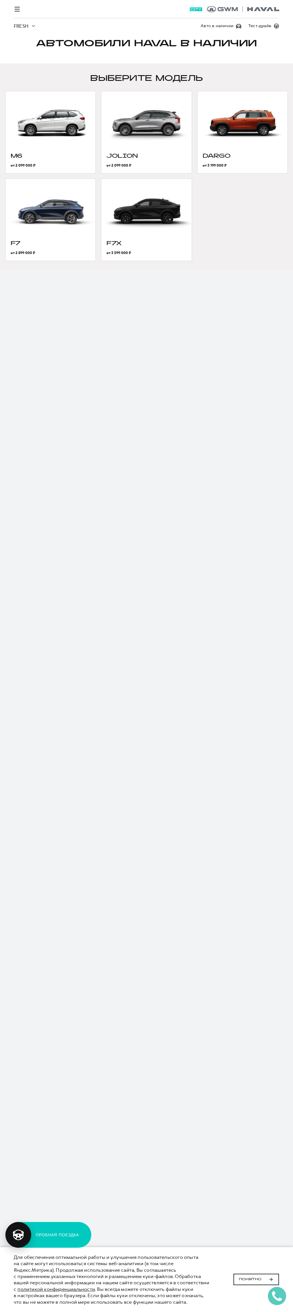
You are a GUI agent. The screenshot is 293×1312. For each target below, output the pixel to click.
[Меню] (17, 9)
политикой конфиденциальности (56, 1289)
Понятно (250, 1279)
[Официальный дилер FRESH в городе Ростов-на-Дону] (243, 9)
